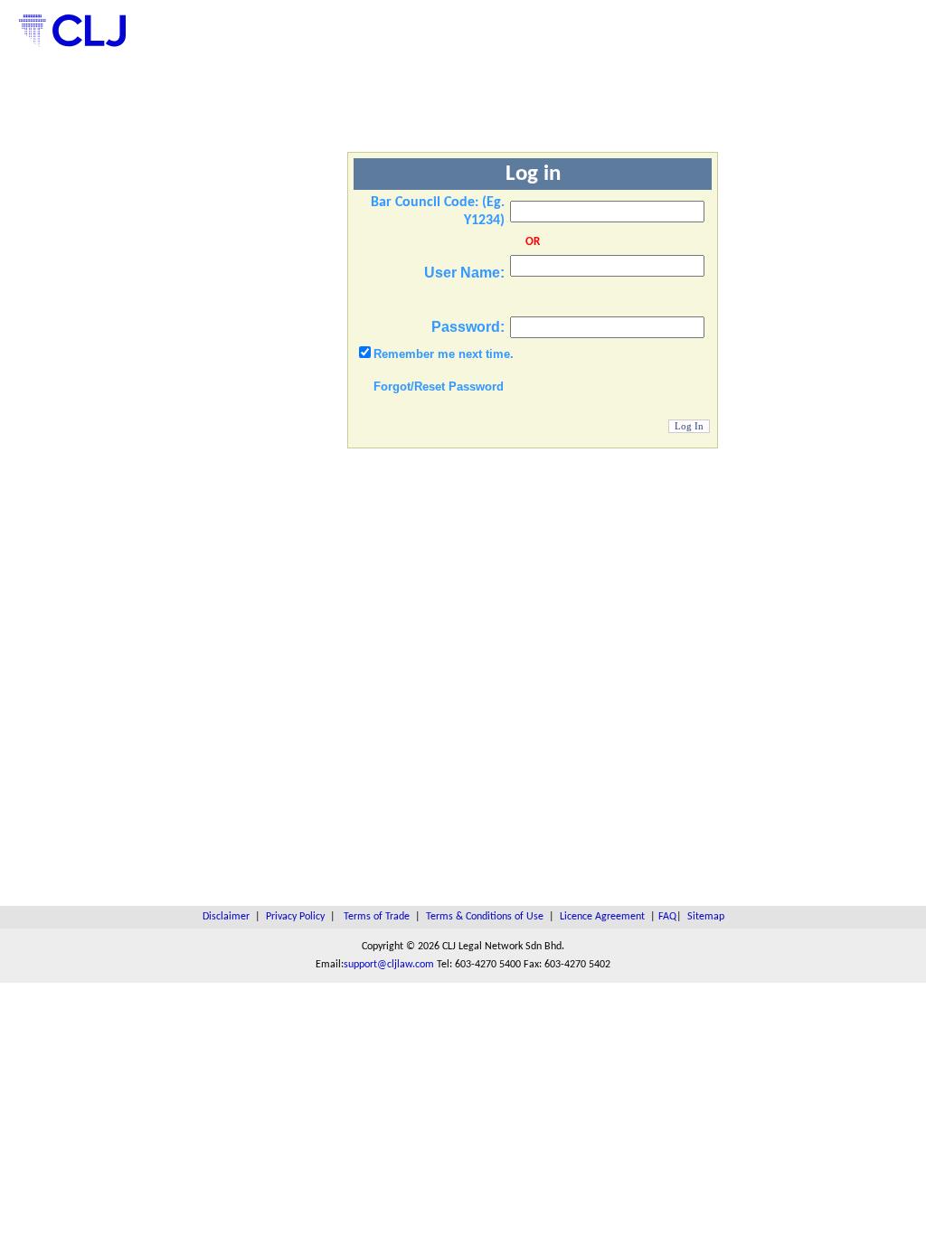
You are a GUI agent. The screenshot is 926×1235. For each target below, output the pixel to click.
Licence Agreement (602, 916)
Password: (468, 327)
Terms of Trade (377, 916)
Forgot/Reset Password (438, 386)
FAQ (667, 916)
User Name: (464, 272)
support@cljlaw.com (389, 964)
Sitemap (705, 916)
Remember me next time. (443, 354)
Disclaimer (226, 916)
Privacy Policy (295, 916)
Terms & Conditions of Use (484, 916)
